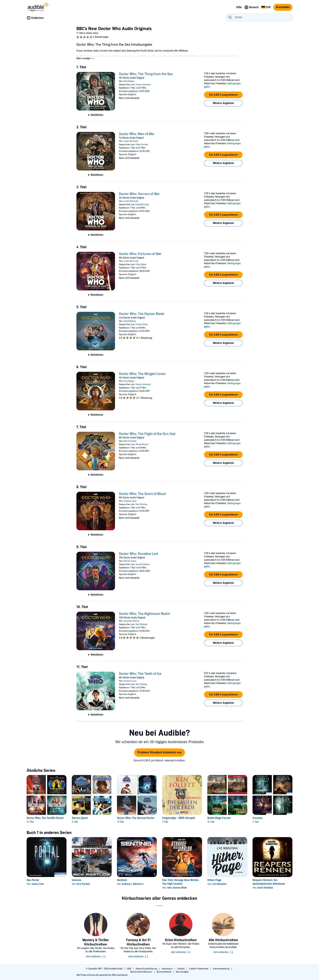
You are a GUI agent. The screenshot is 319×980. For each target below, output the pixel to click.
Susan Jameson (143, 84)
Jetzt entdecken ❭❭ (96, 956)
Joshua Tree (38, 884)
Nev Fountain (130, 441)
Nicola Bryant (142, 444)
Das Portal (33, 880)
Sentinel (122, 880)
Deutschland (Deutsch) (141, 972)
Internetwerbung (221, 968)
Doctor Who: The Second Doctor (136, 818)
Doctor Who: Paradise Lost (138, 554)
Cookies (181, 968)
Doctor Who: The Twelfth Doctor (45, 818)
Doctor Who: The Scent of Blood (142, 494)
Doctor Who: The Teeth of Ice (140, 674)
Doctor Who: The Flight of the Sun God (147, 434)
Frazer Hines (142, 324)
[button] (85, 58)
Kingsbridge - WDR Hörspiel (178, 818)
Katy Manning (142, 204)
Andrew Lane (130, 501)
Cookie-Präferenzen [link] (199, 968)
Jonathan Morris (131, 621)
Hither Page (214, 880)
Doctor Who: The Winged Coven (142, 374)
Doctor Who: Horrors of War (139, 194)
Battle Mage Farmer (219, 818)
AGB (129, 968)
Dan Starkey (141, 504)
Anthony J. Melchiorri (133, 884)
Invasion (258, 818)
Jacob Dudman (143, 564)
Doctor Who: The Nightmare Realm (144, 614)
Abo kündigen (182, 972)
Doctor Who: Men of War (137, 134)
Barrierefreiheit (164, 972)
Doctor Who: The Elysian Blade (141, 314)
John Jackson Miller (177, 887)
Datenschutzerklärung (147, 968)
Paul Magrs (129, 81)
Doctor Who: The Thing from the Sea (146, 74)
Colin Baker (141, 264)
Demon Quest (80, 818)
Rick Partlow (83, 884)
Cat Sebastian (219, 884)
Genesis (76, 880)
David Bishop (130, 321)
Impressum (167, 968)
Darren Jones (130, 561)
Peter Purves (142, 144)
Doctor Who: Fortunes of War (140, 254)
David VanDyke (265, 887)
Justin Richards (131, 141)
